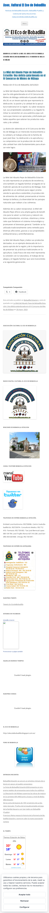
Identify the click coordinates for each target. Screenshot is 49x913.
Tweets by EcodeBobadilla (13, 604)
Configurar (24, 907)
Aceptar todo (24, 894)
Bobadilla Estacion (31, 300)
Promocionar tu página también (13, 651)
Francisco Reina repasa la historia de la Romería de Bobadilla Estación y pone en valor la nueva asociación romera (24, 818)
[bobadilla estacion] (11, 648)
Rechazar (24, 901)
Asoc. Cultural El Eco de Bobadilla (24, 5)
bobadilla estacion (8, 620)
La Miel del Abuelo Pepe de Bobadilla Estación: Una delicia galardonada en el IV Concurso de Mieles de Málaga (24, 75)
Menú (25, 23)
